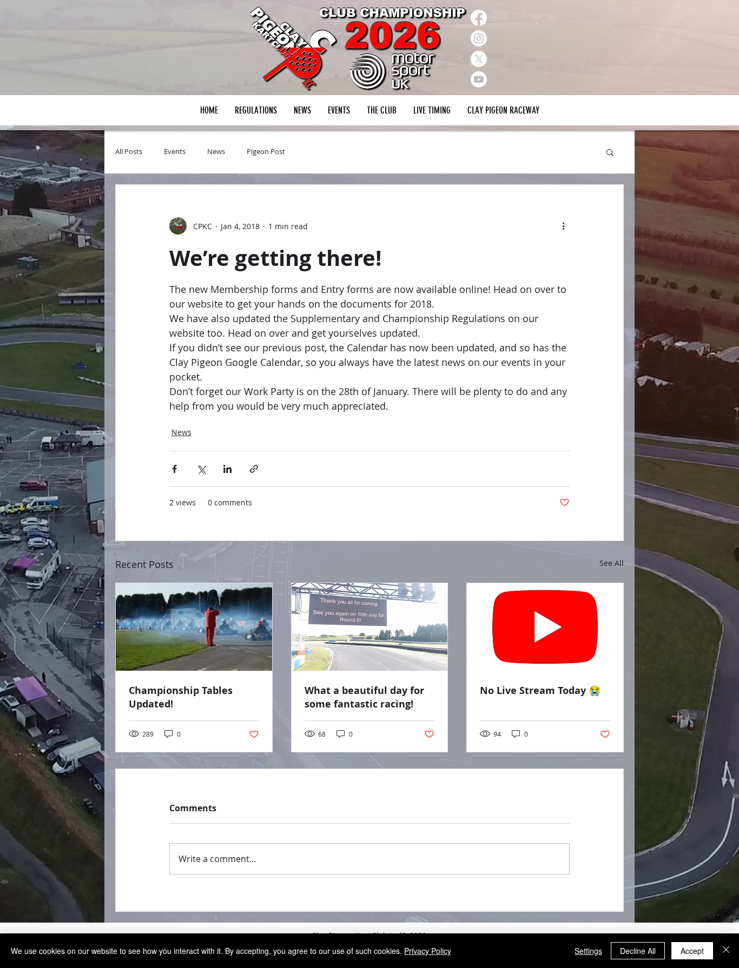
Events (175, 152)
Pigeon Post (266, 152)
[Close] (726, 950)
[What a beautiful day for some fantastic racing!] (370, 627)
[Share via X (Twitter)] (201, 469)
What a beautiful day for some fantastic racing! (364, 697)
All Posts (128, 152)
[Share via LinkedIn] (227, 469)
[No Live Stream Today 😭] (545, 627)
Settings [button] (588, 950)
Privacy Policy (427, 950)
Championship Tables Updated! (181, 697)
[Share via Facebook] (174, 469)
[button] (338, 110)
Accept (692, 950)
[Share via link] (254, 469)
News (216, 152)
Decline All (638, 950)
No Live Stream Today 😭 (540, 690)
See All (611, 563)
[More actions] (563, 225)
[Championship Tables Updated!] (194, 627)
